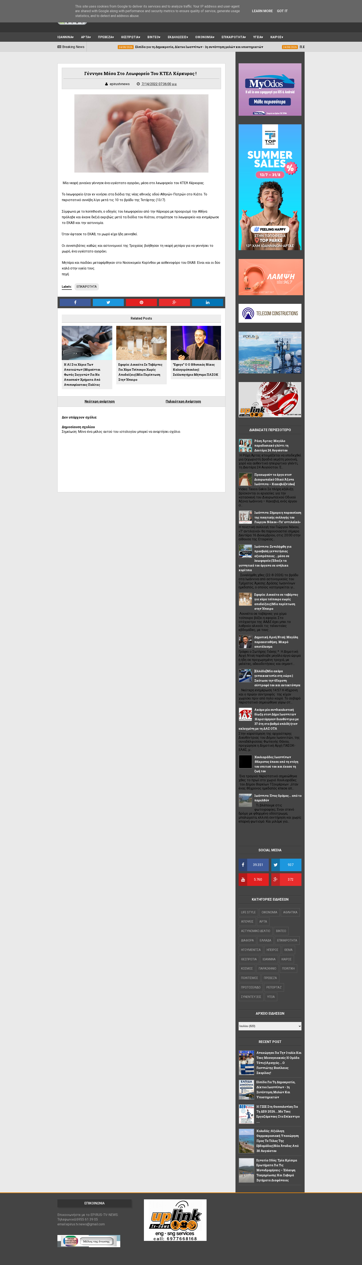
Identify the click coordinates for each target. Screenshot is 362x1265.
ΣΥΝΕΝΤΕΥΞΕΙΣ (251, 996)
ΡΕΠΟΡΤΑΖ (274, 987)
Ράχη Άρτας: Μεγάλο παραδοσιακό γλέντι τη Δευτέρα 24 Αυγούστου (271, 445)
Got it (282, 11)
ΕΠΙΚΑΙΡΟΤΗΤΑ (233, 37)
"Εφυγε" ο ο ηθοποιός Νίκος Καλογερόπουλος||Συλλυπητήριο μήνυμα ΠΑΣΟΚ (195, 370)
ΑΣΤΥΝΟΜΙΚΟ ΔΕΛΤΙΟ (255, 931)
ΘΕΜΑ (288, 950)
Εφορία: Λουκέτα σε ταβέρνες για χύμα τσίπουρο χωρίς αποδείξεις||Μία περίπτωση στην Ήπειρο (140, 372)
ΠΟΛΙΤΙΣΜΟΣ (249, 978)
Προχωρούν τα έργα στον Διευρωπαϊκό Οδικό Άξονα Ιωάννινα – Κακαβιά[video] (274, 479)
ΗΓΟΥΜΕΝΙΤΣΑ (251, 950)
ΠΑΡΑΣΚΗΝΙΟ (267, 968)
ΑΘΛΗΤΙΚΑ (290, 912)
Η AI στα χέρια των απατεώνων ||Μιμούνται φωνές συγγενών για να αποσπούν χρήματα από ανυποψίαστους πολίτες (82, 374)
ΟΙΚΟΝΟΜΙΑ (204, 37)
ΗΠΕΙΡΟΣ (272, 950)
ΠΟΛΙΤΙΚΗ (288, 968)
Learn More (262, 11)
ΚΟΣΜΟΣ (247, 968)
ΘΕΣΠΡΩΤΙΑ (130, 37)
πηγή (66, 274)
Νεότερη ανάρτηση (100, 401)
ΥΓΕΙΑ (257, 37)
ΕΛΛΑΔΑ (265, 940)
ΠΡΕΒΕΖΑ (105, 37)
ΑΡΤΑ (85, 37)
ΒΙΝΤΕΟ (153, 37)
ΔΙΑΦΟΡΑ (247, 940)
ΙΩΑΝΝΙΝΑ (64, 37)
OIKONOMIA (269, 912)
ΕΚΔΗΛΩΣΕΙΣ (177, 37)
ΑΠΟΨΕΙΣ (247, 921)
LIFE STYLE (248, 912)
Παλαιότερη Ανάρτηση (183, 401)
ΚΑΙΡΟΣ (276, 37)
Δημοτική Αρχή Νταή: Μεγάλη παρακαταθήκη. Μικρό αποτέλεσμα (276, 642)
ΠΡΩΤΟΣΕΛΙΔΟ (251, 987)
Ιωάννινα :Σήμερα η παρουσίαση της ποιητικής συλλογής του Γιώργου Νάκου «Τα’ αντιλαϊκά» (277, 517)
